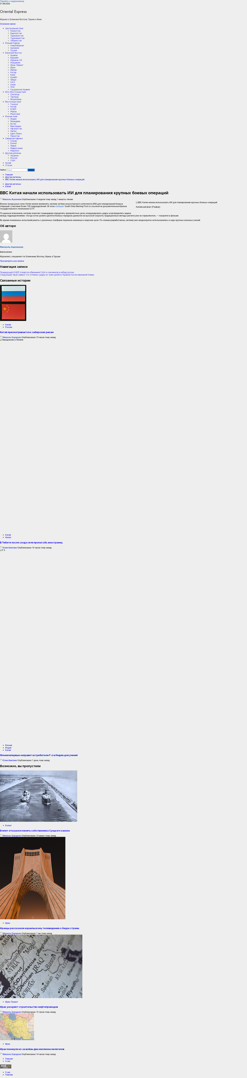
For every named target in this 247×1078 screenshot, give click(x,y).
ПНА (12, 87)
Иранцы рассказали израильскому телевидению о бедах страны (39, 928)
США (12, 160)
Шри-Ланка (16, 133)
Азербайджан (17, 45)
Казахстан (15, 31)
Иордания (15, 62)
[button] (8, 24)
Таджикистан (17, 36)
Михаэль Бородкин (12, 337)
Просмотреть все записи (12, 261)
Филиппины (15, 99)
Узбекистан (16, 40)
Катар (13, 72)
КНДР (13, 109)
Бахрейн (14, 58)
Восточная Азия (13, 102)
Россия (13, 158)
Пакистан (15, 136)
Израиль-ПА (16, 60)
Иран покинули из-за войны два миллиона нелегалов (32, 1049)
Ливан (13, 80)
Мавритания (16, 148)
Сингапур (15, 94)
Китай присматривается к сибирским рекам (27, 332)
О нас (7, 1061)
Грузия (13, 50)
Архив (8, 163)
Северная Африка (14, 138)
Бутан (13, 124)
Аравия (13, 55)
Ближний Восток (13, 53)
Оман (13, 84)
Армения (14, 48)
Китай (13, 106)
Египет (13, 143)
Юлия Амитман (9, 547)
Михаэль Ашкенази (12, 199)
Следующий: (47, 275)
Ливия (13, 146)
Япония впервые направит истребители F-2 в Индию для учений (39, 755)
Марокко (14, 150)
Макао (13, 111)
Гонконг (14, 104)
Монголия (15, 114)
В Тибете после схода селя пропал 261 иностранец (31, 542)
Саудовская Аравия (20, 89)
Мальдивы (15, 121)
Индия (13, 119)
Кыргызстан (16, 33)
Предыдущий (37, 272)
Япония (8, 745)
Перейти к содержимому (12, 1)
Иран (12, 67)
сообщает (59, 206)
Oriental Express (13, 11)
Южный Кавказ (12, 43)
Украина (14, 155)
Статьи (8, 165)
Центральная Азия (14, 28)
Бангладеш (15, 126)
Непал (13, 131)
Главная (9, 1059)
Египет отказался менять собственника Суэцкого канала (35, 830)
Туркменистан (17, 38)
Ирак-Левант (16, 65)
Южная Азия (11, 116)
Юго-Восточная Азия (15, 92)
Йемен (13, 70)
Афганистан (16, 128)
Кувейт (13, 77)
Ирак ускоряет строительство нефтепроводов (29, 1006)
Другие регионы (13, 153)
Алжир (13, 141)
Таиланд (14, 97)
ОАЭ (12, 82)
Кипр (12, 75)
